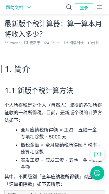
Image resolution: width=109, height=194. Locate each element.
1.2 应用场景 (108, 149)
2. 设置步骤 (106, 167)
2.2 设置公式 (108, 184)
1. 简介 (106, 132)
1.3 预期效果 (108, 158)
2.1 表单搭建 (108, 175)
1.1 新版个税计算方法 (108, 140)
